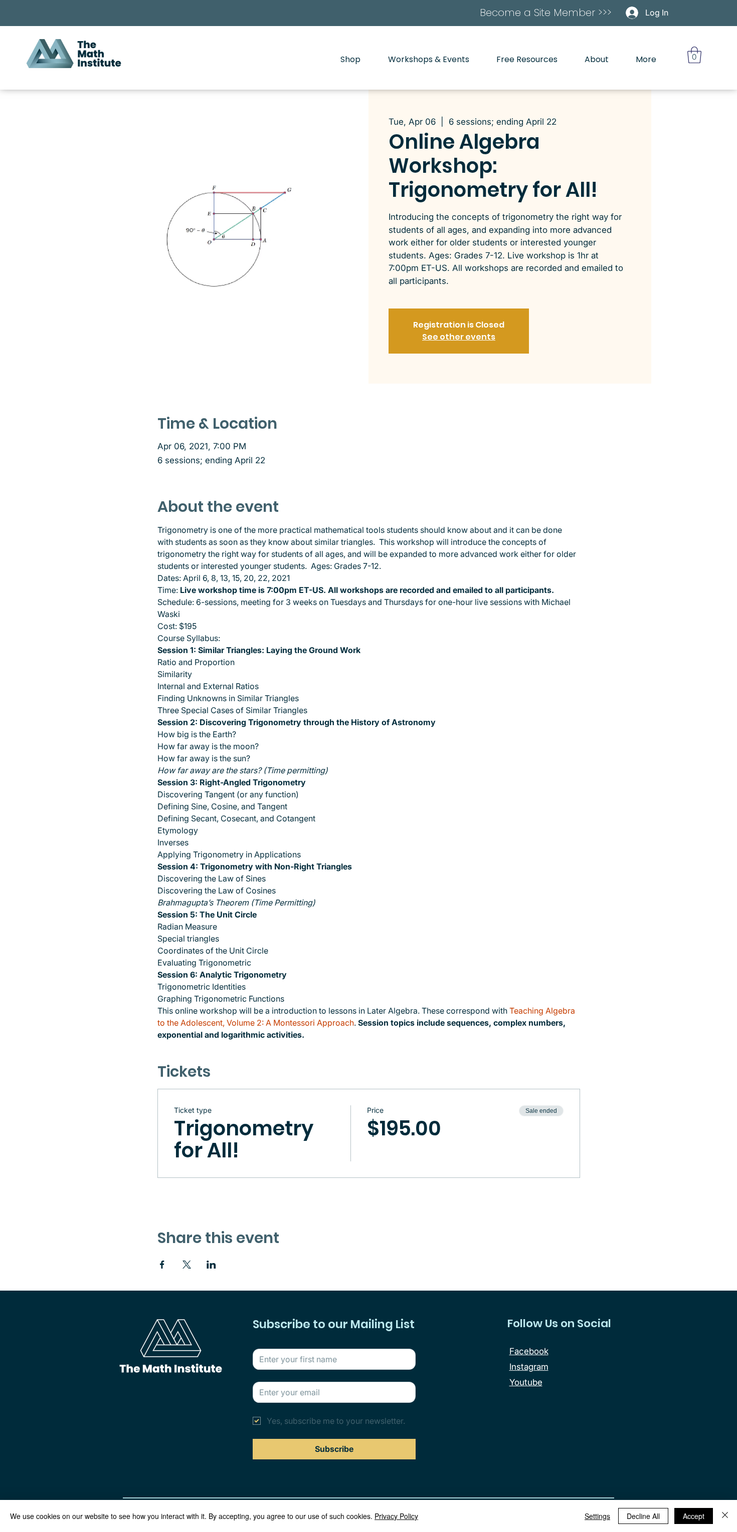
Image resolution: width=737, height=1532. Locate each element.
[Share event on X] (187, 1265)
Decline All (643, 1516)
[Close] (725, 1516)
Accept (693, 1516)
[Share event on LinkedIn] (211, 1265)
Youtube (525, 1382)
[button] (694, 55)
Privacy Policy (396, 1516)
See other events (458, 337)
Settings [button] (597, 1516)
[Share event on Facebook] (162, 1265)
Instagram (528, 1367)
